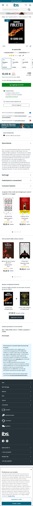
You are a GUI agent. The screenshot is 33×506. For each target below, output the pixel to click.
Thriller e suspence (23, 330)
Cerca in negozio (16, 105)
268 (20, 55)
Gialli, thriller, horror (11, 330)
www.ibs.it (19, 359)
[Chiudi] (31, 469)
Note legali (5, 336)
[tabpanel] (16, 31)
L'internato (24, 261)
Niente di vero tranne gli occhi (8, 262)
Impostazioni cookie (16, 499)
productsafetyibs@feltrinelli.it (18, 375)
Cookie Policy (11, 496)
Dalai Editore (23, 52)
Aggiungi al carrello (18, 85)
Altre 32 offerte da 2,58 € (15, 80)
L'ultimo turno (25, 216)
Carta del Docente (19, 112)
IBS (8, 80)
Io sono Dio (8, 308)
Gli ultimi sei (8, 216)
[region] (16, 486)
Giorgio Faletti (9, 52)
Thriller (4, 331)
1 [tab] (16, 42)
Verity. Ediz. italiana (25, 308)
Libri (3, 330)
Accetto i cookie (16, 503)
